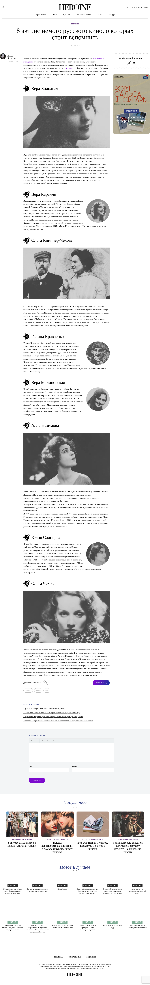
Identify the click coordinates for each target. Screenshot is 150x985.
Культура (111, 14)
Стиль (54, 14)
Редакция (91, 957)
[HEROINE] (75, 7)
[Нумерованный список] (53, 741)
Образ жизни (40, 14)
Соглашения (74, 957)
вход (133, 7)
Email (75, 766)
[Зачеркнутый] (42, 741)
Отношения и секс (83, 14)
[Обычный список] (47, 741)
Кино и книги (26, 839)
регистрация (143, 7)
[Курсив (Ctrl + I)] (37, 741)
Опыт (99, 14)
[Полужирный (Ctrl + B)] (31, 741)
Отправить (37, 780)
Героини (75, 24)
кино (47, 690)
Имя (31, 766)
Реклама (58, 957)
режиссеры (70, 68)
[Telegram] (134, 63)
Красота (66, 14)
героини (28, 690)
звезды (38, 690)
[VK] (129, 63)
